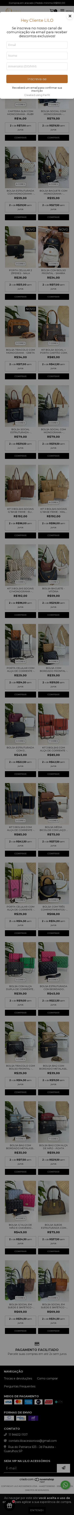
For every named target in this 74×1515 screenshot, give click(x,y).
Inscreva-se (37, 79)
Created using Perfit (37, 95)
